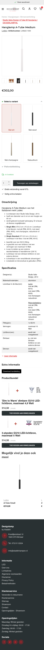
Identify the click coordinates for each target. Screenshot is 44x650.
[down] (9, 184)
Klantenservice (8, 598)
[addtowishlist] (35, 9)
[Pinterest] (15, 642)
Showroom (6, 604)
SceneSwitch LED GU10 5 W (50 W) (38, 422)
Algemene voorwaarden (12, 574)
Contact (5, 607)
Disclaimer (6, 577)
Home (4, 17)
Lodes (4, 31)
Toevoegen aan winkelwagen (27, 183)
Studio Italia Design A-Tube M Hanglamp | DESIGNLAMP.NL (20, 21)
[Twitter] (10, 642)
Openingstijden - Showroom (13, 610)
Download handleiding (11, 371)
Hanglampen (13, 17)
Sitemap (5, 601)
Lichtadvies (6, 570)
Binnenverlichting (27, 17)
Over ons (5, 567)
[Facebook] (4, 642)
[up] (9, 182)
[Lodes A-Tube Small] (20, 481)
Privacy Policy (8, 580)
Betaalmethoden (8, 583)
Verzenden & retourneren (12, 594)
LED (4, 564)
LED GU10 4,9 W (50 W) (38, 390)
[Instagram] (21, 642)
